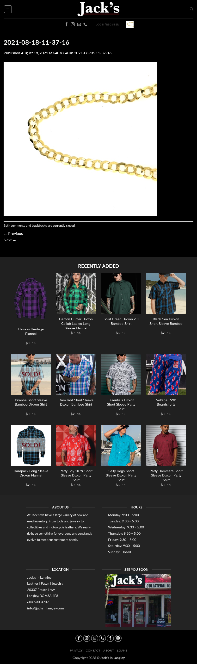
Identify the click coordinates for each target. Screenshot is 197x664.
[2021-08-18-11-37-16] (80, 138)
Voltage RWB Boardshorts (166, 402)
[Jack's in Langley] (98, 9)
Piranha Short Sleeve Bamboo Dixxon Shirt (31, 402)
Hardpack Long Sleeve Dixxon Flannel (31, 473)
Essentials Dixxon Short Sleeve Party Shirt (121, 404)
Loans (122, 650)
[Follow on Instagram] (73, 24)
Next (10, 239)
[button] (8, 9)
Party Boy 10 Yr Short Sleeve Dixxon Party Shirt (76, 475)
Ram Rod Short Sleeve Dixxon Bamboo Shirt (76, 402)
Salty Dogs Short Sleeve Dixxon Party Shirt (121, 475)
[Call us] (85, 24)
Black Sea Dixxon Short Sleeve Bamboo (166, 321)
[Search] (191, 9)
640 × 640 (61, 52)
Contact (93, 650)
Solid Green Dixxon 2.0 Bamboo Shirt (121, 321)
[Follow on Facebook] (66, 24)
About (108, 650)
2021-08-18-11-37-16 (92, 52)
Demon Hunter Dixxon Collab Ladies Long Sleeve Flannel (76, 323)
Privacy (76, 650)
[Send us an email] (79, 24)
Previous (13, 233)
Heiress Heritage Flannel (31, 331)
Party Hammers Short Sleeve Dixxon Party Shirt (166, 475)
